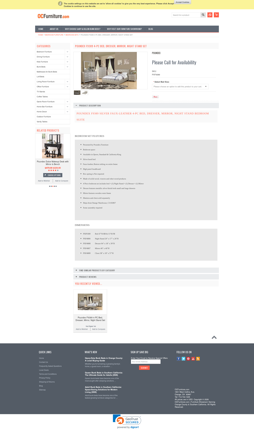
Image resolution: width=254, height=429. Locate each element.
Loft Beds (40, 76)
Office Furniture (43, 86)
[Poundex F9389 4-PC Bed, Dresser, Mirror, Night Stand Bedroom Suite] (77, 93)
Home (40, 35)
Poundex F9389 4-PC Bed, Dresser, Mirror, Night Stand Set (90, 319)
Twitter (183, 359)
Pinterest (188, 359)
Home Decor (42, 111)
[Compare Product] (209, 14)
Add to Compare (61, 180)
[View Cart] (216, 14)
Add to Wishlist (44, 180)
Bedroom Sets (72, 35)
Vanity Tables (42, 121)
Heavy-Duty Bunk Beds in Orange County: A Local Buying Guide (104, 359)
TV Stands (41, 91)
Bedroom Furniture (54, 35)
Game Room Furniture (46, 101)
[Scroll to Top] (215, 338)
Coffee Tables (42, 96)
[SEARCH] (203, 15)
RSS (198, 359)
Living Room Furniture (46, 81)
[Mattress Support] (85, 93)
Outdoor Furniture (44, 116)
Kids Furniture (42, 61)
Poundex (156, 53)
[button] (195, 381)
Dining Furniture (43, 56)
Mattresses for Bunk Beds (47, 71)
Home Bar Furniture (44, 106)
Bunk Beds (41, 66)
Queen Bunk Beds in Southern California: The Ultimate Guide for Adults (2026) (104, 373)
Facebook (179, 359)
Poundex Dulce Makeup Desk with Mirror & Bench (53, 163)
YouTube (193, 359)
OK (182, 2)
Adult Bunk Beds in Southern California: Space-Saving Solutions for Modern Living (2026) (103, 389)
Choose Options (54, 175)
